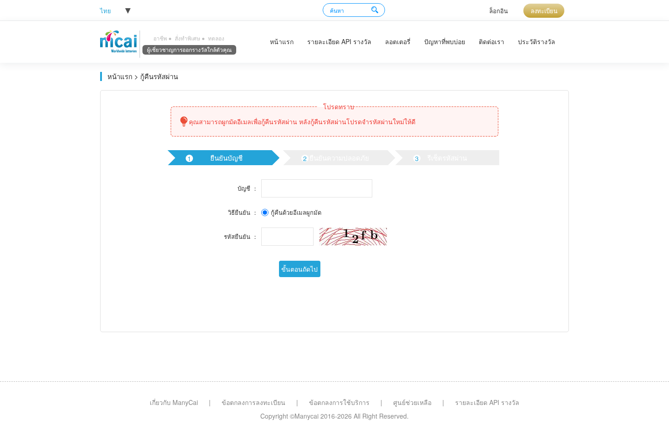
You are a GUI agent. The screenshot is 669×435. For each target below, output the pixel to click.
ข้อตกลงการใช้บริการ (339, 402)
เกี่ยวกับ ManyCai (174, 402)
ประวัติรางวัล (536, 41)
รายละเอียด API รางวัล (339, 41)
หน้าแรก (282, 41)
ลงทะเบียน (544, 10)
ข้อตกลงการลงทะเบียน (253, 402)
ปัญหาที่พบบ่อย (444, 41)
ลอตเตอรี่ (398, 41)
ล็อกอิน (498, 10)
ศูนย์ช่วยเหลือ (412, 402)
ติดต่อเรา (491, 41)
